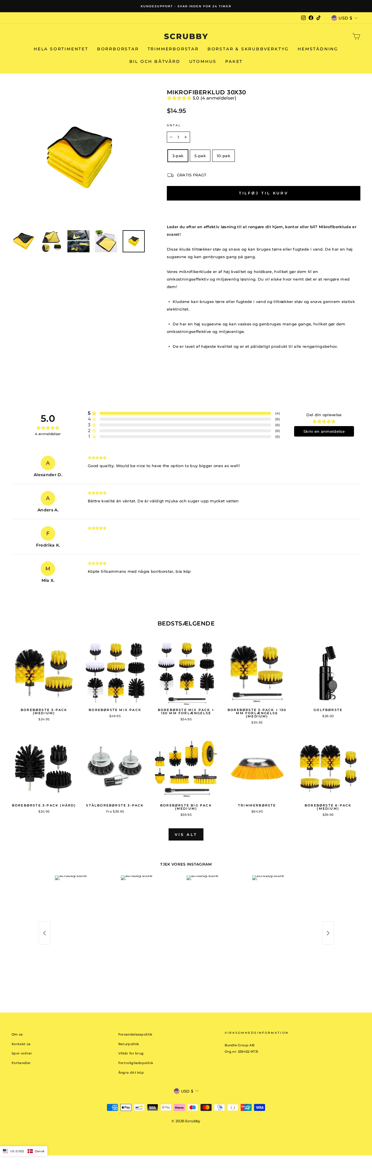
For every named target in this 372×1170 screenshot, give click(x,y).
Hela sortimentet (61, 49)
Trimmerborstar (173, 49)
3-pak (178, 155)
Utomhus (203, 61)
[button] (23, 1151)
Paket (234, 61)
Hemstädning (318, 49)
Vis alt (186, 834)
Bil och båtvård (154, 61)
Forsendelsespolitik (135, 1034)
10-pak (223, 155)
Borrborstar (118, 49)
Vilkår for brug (131, 1053)
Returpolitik (128, 1044)
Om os (17, 1034)
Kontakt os (21, 1044)
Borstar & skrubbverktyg (248, 49)
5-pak (200, 155)
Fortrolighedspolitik (135, 1063)
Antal (174, 125)
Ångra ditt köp (131, 1072)
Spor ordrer (22, 1053)
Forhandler (21, 1063)
